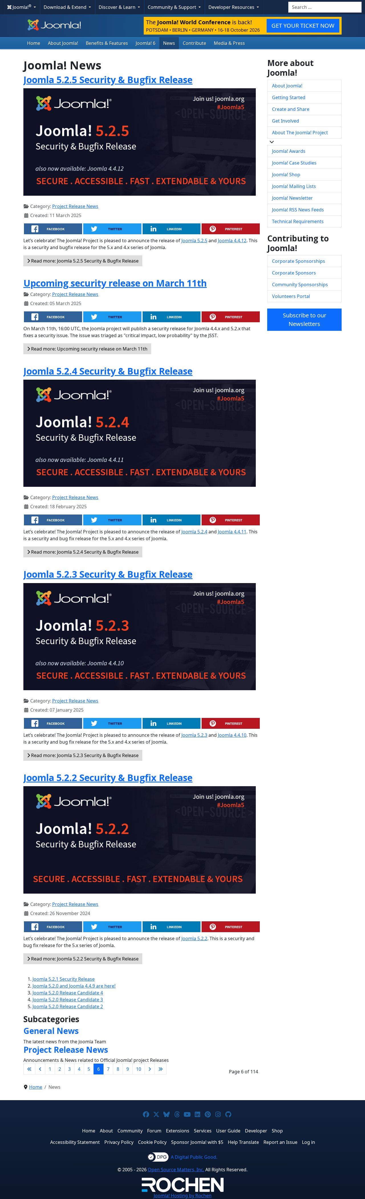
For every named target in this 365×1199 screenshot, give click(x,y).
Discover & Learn (118, 7)
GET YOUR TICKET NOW (302, 25)
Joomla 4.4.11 (232, 532)
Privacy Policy (118, 1142)
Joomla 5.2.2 (194, 938)
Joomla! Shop (286, 174)
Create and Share (290, 109)
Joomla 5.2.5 (194, 240)
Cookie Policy (152, 1142)
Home (33, 43)
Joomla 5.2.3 (194, 735)
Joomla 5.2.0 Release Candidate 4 (68, 993)
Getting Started (288, 97)
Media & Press (229, 43)
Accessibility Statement (75, 1142)
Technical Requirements (298, 221)
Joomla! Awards (288, 151)
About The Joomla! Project (300, 132)
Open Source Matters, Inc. (176, 1169)
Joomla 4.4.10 (232, 735)
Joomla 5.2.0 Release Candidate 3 (68, 999)
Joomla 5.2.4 (194, 532)
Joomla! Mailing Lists (294, 186)
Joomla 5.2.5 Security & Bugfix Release (107, 79)
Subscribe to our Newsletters (304, 319)
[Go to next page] (150, 1069)
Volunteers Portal (291, 296)
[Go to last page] (161, 1069)
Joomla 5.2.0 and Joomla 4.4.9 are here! (74, 986)
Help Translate (243, 1142)
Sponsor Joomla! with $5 (197, 1142)
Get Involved (285, 121)
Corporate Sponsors (294, 273)
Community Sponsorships (300, 284)
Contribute (194, 43)
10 (138, 1069)
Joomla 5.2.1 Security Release (64, 979)
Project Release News (75, 206)
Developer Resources (232, 7)
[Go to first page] (29, 1069)
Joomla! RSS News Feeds (298, 210)
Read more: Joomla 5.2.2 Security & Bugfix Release (84, 959)
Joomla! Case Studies (294, 163)
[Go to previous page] (40, 1069)
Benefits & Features (107, 43)
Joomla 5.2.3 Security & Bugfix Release (107, 574)
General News (51, 1030)
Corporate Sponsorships (298, 261)
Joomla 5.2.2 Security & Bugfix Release (107, 777)
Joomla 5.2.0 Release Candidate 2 (68, 1006)
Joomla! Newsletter (292, 198)
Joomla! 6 (145, 43)
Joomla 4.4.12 (232, 240)
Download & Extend (66, 7)
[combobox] (325, 7)
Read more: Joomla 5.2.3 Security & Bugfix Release (84, 755)
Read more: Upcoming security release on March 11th (88, 349)
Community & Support (172, 7)
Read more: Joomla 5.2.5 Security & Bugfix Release (84, 261)
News (169, 43)
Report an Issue (280, 1142)
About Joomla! (63, 43)
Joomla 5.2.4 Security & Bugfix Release (107, 371)
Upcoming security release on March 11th (115, 283)
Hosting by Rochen (183, 1195)
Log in (308, 1142)
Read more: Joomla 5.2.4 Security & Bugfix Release (84, 552)
